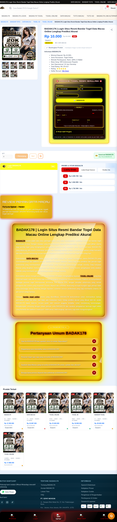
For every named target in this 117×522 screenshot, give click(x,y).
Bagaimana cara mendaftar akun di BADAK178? (40, 349)
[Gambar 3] (22, 65)
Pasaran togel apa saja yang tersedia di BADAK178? (42, 357)
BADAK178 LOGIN (19, 16)
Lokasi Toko (45, 491)
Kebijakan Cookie (87, 491)
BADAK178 (6, 16)
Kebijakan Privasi (87, 488)
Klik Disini (65, 71)
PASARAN (59, 85)
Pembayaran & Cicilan (89, 498)
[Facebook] (2, 502)
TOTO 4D (90, 16)
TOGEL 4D (36, 22)
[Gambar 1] (5, 65)
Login (35, 518)
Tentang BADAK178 (48, 485)
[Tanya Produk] (40, 156)
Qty (3, 153)
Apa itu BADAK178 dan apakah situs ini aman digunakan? (44, 341)
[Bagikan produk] (111, 29)
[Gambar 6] (14, 73)
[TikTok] (12, 502)
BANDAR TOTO (87, 2)
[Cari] (10, 8)
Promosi (12, 518)
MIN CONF (59, 92)
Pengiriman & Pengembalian (91, 495)
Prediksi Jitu (106, 170)
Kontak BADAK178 (47, 488)
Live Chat (105, 518)
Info (53, 166)
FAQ (42, 495)
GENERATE (79, 100)
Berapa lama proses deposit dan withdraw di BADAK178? (44, 373)
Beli (33, 156)
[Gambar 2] (14, 65)
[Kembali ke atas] (111, 510)
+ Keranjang (21, 156)
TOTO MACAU (78, 16)
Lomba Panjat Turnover (88, 170)
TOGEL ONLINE (100, 2)
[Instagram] (7, 502)
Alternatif (81, 518)
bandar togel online (31, 297)
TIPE (81, 85)
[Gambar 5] (5, 73)
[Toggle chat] (111, 516)
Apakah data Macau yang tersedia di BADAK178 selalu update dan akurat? (50, 365)
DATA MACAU (75, 2)
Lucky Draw (70, 169)
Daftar (58, 519)
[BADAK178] (2, 8)
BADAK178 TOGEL (36, 16)
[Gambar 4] (30, 65)
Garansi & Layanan (88, 501)
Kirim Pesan (9, 492)
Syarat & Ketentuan (88, 485)
